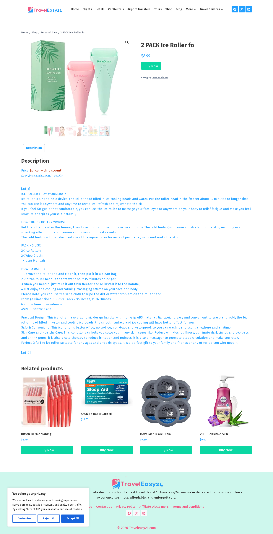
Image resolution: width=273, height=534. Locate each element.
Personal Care (160, 77)
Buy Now (151, 66)
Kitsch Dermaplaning (36, 434)
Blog (179, 9)
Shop (168, 9)
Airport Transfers (138, 9)
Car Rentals (116, 9)
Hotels (100, 9)
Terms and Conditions (188, 507)
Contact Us (104, 507)
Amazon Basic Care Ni (96, 414)
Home (75, 9)
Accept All (73, 518)
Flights (87, 9)
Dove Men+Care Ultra (155, 434)
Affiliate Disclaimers (154, 507)
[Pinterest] (249, 9)
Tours (158, 9)
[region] (48, 507)
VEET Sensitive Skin (214, 434)
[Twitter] (242, 9)
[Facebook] (235, 9)
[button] (127, 42)
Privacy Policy (126, 507)
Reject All (48, 518)
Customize (24, 518)
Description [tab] (34, 148)
